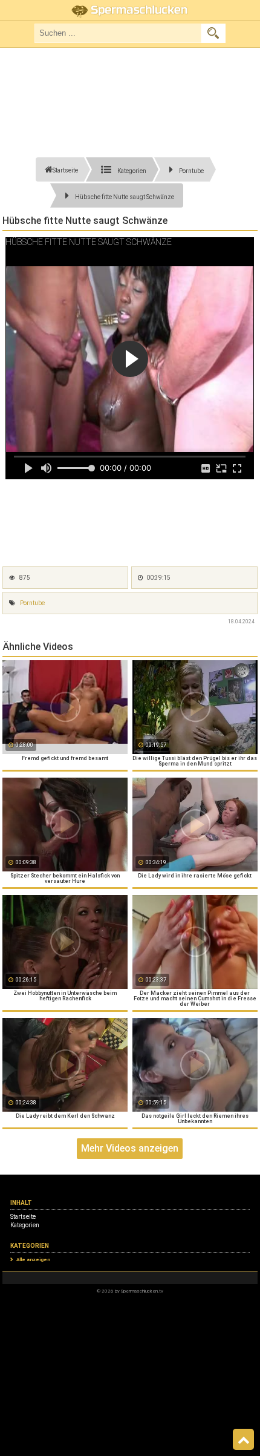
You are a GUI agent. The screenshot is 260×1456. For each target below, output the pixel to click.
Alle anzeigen (33, 1259)
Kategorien (24, 1225)
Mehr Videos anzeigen (129, 1148)
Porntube (32, 603)
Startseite (23, 1216)
